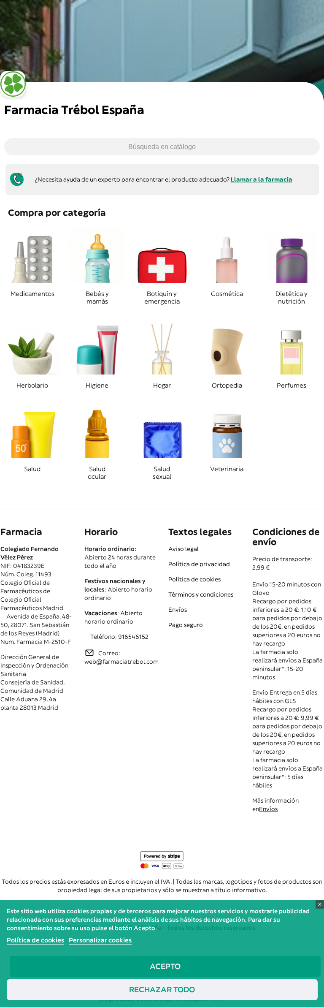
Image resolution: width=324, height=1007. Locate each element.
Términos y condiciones (200, 594)
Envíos (177, 609)
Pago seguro (185, 625)
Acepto (165, 966)
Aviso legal (183, 549)
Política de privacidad (199, 564)
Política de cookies (194, 579)
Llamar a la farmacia (261, 179)
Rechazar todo (162, 989)
